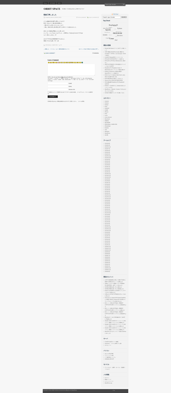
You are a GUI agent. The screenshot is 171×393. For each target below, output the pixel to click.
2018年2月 (107, 145)
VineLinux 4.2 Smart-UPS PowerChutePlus (115, 297)
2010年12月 (108, 227)
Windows (107, 131)
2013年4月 (107, 188)
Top (114, 390)
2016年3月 (107, 152)
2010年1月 (107, 244)
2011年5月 (107, 218)
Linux (106, 115)
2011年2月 (107, 223)
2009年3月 (107, 262)
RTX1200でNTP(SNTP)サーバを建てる (114, 59)
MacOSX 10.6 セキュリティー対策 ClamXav (115, 331)
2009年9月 (107, 252)
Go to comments (82, 17)
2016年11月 (108, 147)
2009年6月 (107, 257)
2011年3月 (107, 221)
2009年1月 (107, 266)
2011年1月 (107, 225)
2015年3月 (107, 163)
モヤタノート (108, 345)
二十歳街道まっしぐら (110, 357)
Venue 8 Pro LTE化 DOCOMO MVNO (114, 80)
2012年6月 (107, 202)
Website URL (72, 89)
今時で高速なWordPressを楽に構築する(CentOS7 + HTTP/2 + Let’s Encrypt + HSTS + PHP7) (115, 53)
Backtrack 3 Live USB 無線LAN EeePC (115, 317)
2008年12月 (108, 268)
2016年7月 (107, 148)
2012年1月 (107, 209)
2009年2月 (107, 264)
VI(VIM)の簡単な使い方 (110, 287)
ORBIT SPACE (52, 9)
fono (119, 285)
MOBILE (107, 120)
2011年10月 (108, 212)
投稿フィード (108, 379)
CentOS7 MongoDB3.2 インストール (114, 57)
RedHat (107, 128)
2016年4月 (107, 150)
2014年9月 (107, 164)
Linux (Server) (108, 117)
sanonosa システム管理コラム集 (113, 343)
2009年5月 (107, 259)
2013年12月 (108, 173)
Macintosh (107, 119)
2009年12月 (108, 246)
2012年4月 (107, 205)
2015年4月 (107, 161)
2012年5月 (107, 204)
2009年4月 (107, 260)
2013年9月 (107, 179)
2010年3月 (107, 241)
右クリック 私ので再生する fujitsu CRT (89, 49)
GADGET (107, 108)
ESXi (106, 106)
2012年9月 (107, 200)
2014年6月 (107, 168)
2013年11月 (108, 175)
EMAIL (70, 86)
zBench (67, 390)
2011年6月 (107, 216)
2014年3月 (107, 170)
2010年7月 (107, 236)
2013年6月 (107, 184)
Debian (106, 104)
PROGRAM (107, 126)
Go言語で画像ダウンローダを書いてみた (114, 92)
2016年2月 (107, 154)
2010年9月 (107, 232)
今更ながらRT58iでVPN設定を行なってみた (115, 294)
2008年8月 (107, 271)
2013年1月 (107, 193)
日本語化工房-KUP (109, 359)
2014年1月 (107, 172)
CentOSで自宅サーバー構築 (111, 341)
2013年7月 (107, 182)
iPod (106, 113)
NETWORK (107, 122)
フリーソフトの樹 (109, 355)
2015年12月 (108, 156)
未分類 (106, 135)
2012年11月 (108, 196)
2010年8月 (107, 234)
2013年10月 (108, 177)
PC (61, 45)
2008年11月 (108, 269)
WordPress (107, 133)
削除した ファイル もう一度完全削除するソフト (57, 49)
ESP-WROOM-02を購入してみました (114, 78)
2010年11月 (108, 228)
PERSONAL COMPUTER (51, 45)
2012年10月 (108, 198)
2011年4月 (107, 220)
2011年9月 (107, 214)
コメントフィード (109, 381)
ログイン (107, 377)
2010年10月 (108, 230)
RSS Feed (115, 14)
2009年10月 (108, 250)
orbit (51, 17)
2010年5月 (107, 237)
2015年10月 (108, 157)
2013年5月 (107, 186)
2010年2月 (107, 243)
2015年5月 (107, 159)
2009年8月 (107, 253)
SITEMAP (52, 3)
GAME (106, 110)
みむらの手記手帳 (109, 353)
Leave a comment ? (50, 53)
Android (107, 101)
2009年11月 (108, 248)
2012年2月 (107, 207)
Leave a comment (93, 17)
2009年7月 (107, 255)
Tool (106, 129)
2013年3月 (107, 189)
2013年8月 (107, 180)
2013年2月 (107, 191)
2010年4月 (107, 239)
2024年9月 (107, 143)
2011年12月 (108, 211)
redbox (111, 292)
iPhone (106, 112)
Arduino (107, 103)
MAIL (59, 3)
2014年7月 (107, 166)
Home (45, 3)
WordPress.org (108, 383)
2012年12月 (108, 195)
